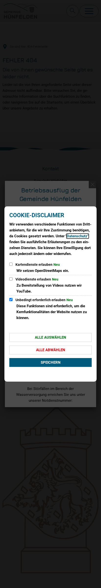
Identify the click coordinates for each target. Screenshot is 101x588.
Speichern (51, 362)
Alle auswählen (50, 337)
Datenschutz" (77, 236)
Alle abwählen (50, 350)
